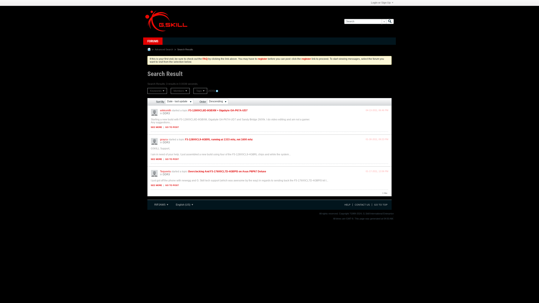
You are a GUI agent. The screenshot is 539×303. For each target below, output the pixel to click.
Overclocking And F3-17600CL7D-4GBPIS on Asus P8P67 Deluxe (227, 171)
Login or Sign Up (381, 2)
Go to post (172, 127)
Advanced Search (164, 49)
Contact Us (362, 204)
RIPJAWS (160, 204)
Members (179, 90)
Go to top (380, 204)
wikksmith (165, 110)
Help (347, 204)
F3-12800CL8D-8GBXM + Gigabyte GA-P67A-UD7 (218, 110)
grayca (164, 139)
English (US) (183, 204)
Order (203, 101)
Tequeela (165, 171)
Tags (199, 90)
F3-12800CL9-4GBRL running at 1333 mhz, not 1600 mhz (219, 139)
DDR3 (166, 113)
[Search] (390, 21)
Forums (152, 41)
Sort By (160, 101)
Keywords (156, 90)
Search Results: (156, 83)
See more (156, 127)
